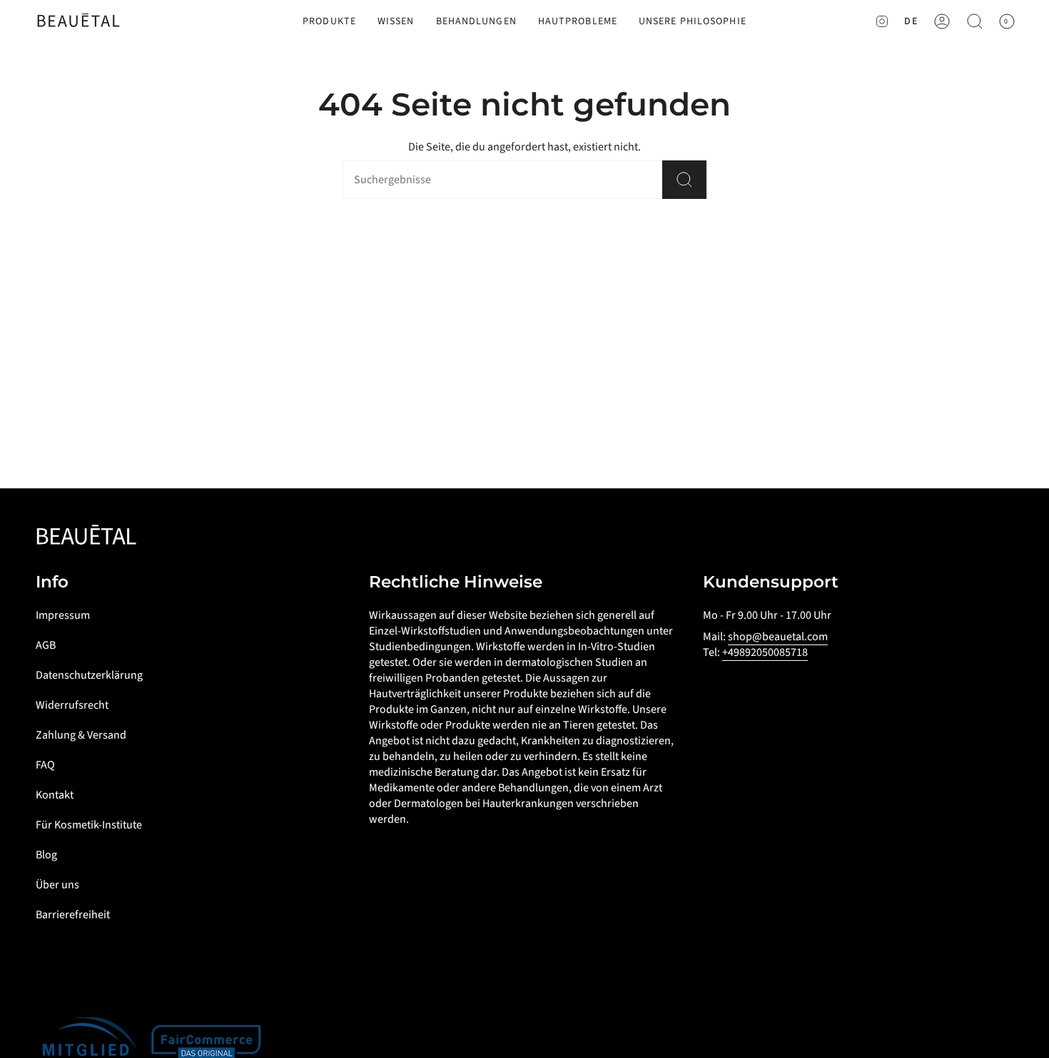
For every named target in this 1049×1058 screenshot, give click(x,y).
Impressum (63, 615)
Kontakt (55, 795)
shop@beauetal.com (778, 636)
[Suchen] (684, 179)
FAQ (45, 765)
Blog (46, 855)
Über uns (57, 885)
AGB (46, 645)
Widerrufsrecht (72, 705)
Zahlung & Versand (81, 735)
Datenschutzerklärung (89, 675)
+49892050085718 (765, 652)
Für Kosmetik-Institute (89, 825)
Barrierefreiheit (73, 915)
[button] (329, 21)
